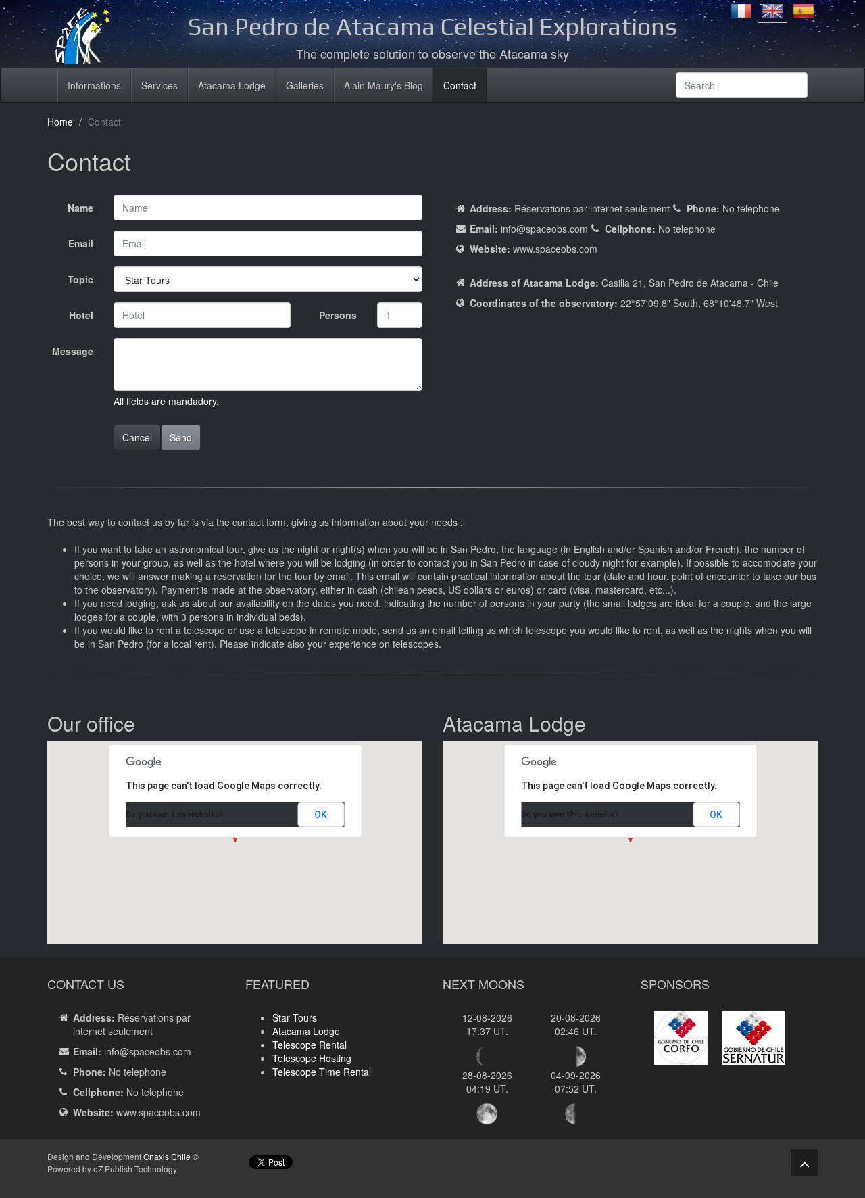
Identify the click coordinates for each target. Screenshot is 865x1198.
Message (72, 351)
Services (159, 85)
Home (60, 121)
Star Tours (294, 1017)
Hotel (81, 315)
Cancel (137, 437)
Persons (338, 315)
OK (320, 814)
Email (80, 243)
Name (80, 207)
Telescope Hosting (311, 1058)
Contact (459, 85)
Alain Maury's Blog (383, 85)
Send (181, 437)
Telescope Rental (309, 1044)
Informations (94, 85)
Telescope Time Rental (321, 1071)
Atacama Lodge (232, 85)
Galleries (305, 85)
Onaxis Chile (167, 1156)
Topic (80, 279)
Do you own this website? (175, 814)
